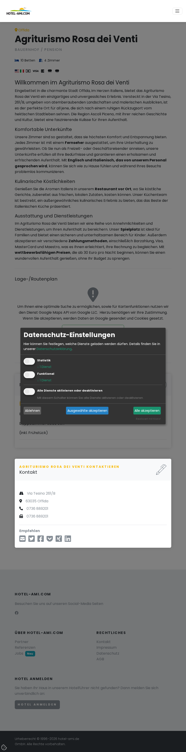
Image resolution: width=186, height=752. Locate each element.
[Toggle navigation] (177, 11)
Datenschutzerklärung (54, 349)
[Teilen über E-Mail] (22, 540)
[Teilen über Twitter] (31, 540)
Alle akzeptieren (147, 410)
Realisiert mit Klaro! (148, 419)
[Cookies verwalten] (4, 747)
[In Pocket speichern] (49, 540)
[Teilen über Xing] (59, 540)
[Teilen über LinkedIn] (68, 540)
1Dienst (44, 367)
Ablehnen (32, 410)
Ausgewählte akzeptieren (87, 410)
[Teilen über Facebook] (40, 540)
